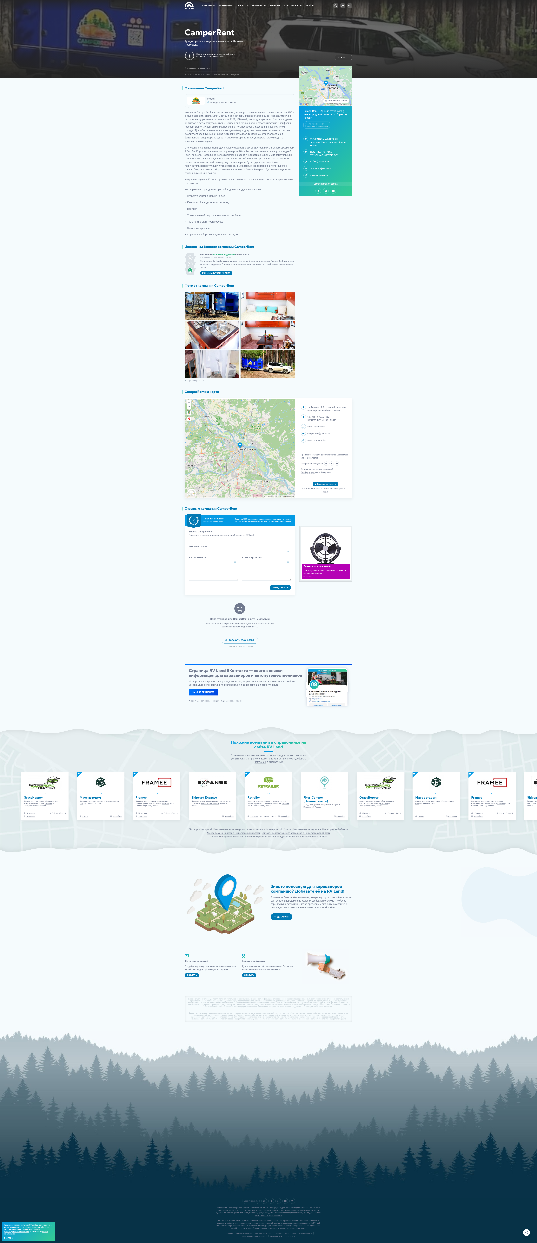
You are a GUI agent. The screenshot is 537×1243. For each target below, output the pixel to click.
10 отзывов (142, 813)
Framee (253, 797)
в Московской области (322, 803)
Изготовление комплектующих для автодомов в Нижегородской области (252, 829)
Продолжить (280, 588)
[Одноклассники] (292, 1201)
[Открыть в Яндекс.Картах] (189, 419)
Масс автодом (202, 797)
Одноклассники (227, 701)
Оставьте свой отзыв (213, 522)
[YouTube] (333, 191)
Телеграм (215, 701)
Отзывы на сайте (281, 1233)
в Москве (160, 803)
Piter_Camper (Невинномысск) (427, 799)
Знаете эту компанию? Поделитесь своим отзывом (316, 125)
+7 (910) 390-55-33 (319, 161)
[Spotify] (264, 1201)
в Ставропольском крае (440, 805)
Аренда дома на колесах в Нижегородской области (233, 833)
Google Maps (342, 455)
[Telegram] (318, 191)
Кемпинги (208, 5)
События (242, 5)
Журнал (275, 5)
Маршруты (259, 5)
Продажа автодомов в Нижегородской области (302, 836)
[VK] (278, 1201)
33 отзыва (366, 816)
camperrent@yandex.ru (321, 168)
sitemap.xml (290, 1236)
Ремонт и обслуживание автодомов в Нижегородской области (243, 836)
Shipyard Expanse (316, 797)
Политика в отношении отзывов (240, 646)
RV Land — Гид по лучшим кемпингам (244, 1221)
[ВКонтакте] (326, 191)
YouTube (239, 701)
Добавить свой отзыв (241, 640)
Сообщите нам (308, 472)
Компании (225, 5)
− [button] (189, 406)
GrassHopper (145, 797)
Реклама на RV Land (263, 1233)
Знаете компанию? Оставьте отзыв (210, 57)
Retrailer (365, 797)
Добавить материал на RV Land (254, 1236)
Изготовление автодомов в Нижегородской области (320, 829)
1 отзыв (197, 816)
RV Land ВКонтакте (203, 692)
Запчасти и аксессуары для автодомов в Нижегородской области (296, 833)
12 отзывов (254, 813)
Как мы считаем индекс (216, 273)
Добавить (283, 917)
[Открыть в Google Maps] (189, 413)
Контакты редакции (244, 1233)
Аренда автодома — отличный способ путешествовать (280, 1213)
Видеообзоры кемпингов (302, 1233)
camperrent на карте (225, 1013)
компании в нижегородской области (228, 1015)
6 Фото (345, 57)
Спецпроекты (293, 5)
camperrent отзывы (256, 1017)
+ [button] (189, 402)
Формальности (276, 1236)
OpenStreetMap (289, 496)
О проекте (229, 1233)
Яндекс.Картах (311, 458)
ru (349, 5)
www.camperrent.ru (319, 175)
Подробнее (142, 816)
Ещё (308, 5)
